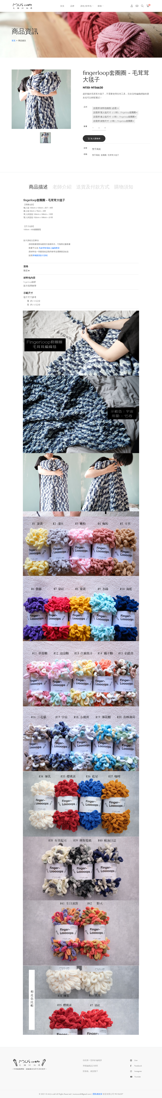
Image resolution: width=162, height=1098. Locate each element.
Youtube (137, 1076)
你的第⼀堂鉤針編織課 (92, 1060)
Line (135, 1060)
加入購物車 (95, 138)
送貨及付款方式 (92, 186)
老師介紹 (62, 186)
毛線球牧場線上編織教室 (49, 248)
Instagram (138, 1071)
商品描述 (38, 186)
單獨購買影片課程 (40, 255)
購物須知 (123, 186)
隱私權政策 (97, 1094)
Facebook (138, 1066)
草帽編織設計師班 (90, 1066)
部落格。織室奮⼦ (90, 1071)
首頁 (13, 40)
